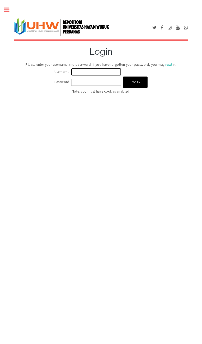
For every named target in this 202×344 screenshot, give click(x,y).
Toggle (9, 10)
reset (169, 64)
